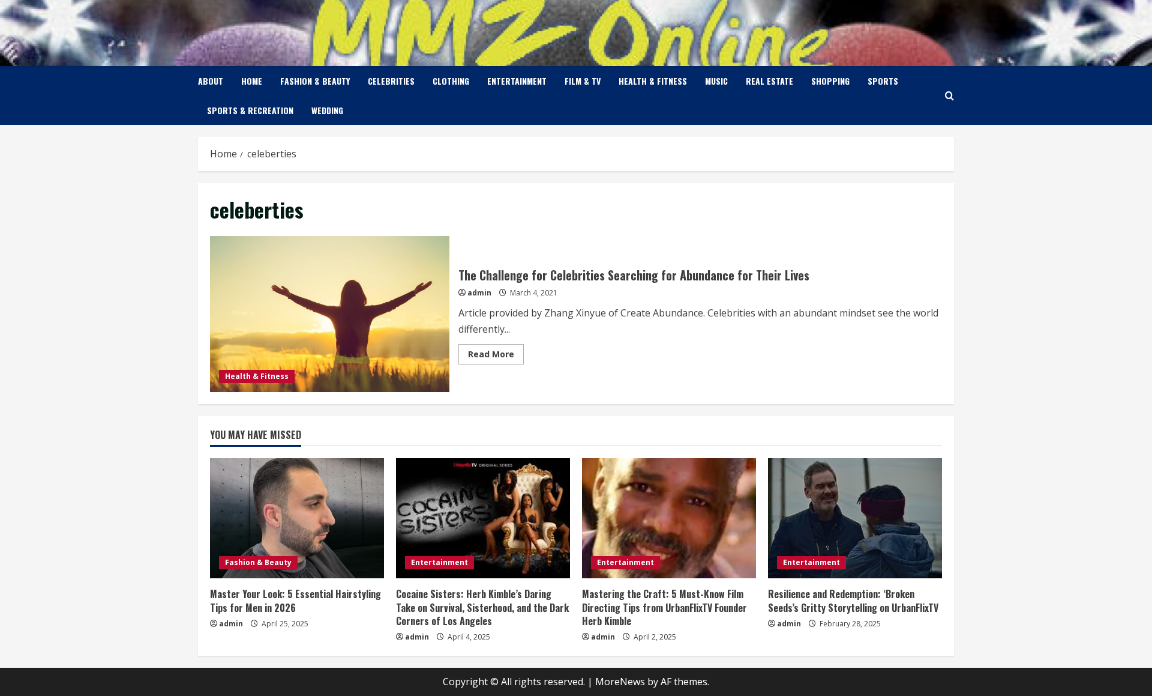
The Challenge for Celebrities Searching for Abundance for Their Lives (329, 314)
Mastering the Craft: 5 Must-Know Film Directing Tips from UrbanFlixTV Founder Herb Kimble (664, 607)
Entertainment (517, 80)
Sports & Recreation (250, 110)
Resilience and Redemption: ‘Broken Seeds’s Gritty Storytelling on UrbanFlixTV (853, 600)
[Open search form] (949, 95)
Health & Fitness (653, 80)
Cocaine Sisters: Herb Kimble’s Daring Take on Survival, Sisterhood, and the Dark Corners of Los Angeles (482, 607)
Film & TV (583, 80)
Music (716, 80)
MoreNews (620, 681)
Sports (883, 80)
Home (251, 80)
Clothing (451, 80)
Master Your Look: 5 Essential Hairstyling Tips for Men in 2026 (295, 600)
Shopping (830, 80)
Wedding (327, 110)
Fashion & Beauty (315, 80)
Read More (496, 356)
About (210, 80)
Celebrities (391, 80)
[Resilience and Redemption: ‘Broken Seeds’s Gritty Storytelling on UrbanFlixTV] (855, 518)
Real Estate (769, 80)
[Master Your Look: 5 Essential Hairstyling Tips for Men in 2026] (297, 518)
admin (479, 293)
